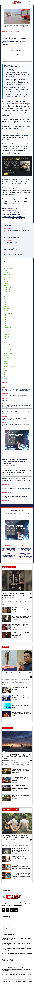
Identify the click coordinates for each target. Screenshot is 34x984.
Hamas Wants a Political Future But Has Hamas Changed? (15, 400)
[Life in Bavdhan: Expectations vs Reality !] (6, 797)
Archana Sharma (6, 839)
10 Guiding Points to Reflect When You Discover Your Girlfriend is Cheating (16, 837)
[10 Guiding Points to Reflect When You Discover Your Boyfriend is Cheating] (6, 859)
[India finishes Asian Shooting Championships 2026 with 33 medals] (6, 698)
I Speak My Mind (8, 314)
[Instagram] (7, 910)
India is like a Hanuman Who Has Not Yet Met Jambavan (17, 953)
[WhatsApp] (25, 58)
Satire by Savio (7, 351)
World (18, 31)
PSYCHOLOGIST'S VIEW (10, 809)
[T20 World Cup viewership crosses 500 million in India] (17, 660)
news (5, 338)
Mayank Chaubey (6, 760)
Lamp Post (7, 252)
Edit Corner (6, 283)
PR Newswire (7, 344)
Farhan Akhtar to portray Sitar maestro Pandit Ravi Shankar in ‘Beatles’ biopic (20, 626)
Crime (5, 280)
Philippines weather (22, 214)
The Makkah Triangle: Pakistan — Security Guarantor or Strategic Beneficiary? (20, 779)
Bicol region (17, 104)
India (5, 316)
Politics (6, 342)
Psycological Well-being (9, 346)
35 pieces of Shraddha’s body (11, 237)
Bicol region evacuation (12, 208)
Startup (6, 361)
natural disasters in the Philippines (11, 212)
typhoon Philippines (7, 218)
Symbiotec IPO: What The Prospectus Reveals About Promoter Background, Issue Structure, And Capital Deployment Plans (16, 969)
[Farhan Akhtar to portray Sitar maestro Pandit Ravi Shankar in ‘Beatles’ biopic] (6, 627)
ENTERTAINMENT (9, 567)
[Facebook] (14, 58)
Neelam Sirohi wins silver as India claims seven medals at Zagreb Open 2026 (21, 713)
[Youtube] (16, 910)
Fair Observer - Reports (9, 293)
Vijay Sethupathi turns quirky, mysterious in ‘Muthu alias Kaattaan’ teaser (17, 594)
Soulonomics (7, 355)
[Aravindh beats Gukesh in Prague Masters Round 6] (6, 690)
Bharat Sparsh (7, 270)
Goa (5, 298)
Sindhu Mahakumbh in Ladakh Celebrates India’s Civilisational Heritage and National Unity (16, 461)
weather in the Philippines (19, 218)
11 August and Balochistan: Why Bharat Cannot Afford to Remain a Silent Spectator (21, 770)
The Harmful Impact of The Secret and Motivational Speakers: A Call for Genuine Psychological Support (21, 875)
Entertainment (7, 289)
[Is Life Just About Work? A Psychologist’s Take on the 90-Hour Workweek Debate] (6, 851)
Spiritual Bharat (7, 357)
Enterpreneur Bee (8, 287)
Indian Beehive (7, 327)
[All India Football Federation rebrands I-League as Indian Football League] (6, 706)
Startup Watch (7, 363)
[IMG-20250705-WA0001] (17, 166)
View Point (6, 369)
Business (6, 276)
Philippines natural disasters (9, 214)
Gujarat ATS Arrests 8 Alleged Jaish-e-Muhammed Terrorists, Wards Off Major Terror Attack (16, 480)
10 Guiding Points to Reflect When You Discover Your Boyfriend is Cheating (21, 858)
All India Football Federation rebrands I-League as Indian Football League (22, 705)
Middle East (7, 336)
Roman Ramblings (8, 350)
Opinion (6, 340)
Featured (6, 295)
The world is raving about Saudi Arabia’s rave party (17, 254)
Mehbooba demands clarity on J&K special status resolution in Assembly (25, 557)
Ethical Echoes (7, 291)
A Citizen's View (8, 268)
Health (5, 312)
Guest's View (7, 310)
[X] (17, 58)
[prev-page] (3, 640)
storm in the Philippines (8, 216)
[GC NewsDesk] (17, 49)
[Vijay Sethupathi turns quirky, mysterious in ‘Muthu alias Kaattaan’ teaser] (17, 580)
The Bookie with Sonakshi (10, 367)
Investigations (7, 333)
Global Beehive (7, 297)
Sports (5, 359)
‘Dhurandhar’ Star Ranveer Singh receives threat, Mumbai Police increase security (20, 634)
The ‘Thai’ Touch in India (10, 242)
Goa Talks (6, 308)
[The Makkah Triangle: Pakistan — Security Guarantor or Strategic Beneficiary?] (6, 780)
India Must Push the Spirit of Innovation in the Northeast (15, 384)
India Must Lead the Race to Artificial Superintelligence (14, 395)
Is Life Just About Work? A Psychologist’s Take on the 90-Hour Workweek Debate (21, 850)
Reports (6, 235)
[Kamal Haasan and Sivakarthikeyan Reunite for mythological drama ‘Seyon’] (6, 610)
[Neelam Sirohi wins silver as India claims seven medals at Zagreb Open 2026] (6, 714)
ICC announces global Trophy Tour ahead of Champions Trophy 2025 (8, 556)
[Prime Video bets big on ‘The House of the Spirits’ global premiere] (6, 618)
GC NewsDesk (17, 50)
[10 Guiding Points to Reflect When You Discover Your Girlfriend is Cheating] (17, 823)
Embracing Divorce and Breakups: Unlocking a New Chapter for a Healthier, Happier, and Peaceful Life (21, 866)
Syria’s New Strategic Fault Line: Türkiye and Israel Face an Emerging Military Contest (16, 756)
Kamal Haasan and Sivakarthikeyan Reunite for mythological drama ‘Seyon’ (21, 609)
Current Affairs (8, 31)
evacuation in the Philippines (9, 210)
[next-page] (6, 640)
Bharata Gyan (7, 272)
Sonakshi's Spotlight (9, 353)
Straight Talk (7, 365)
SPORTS (5, 646)
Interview (6, 331)
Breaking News (8, 240)
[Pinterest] (21, 58)
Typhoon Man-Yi (18, 216)
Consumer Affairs (8, 278)
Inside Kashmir (7, 329)
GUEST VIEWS (7, 728)
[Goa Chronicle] (17, 2)
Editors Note (7, 228)
